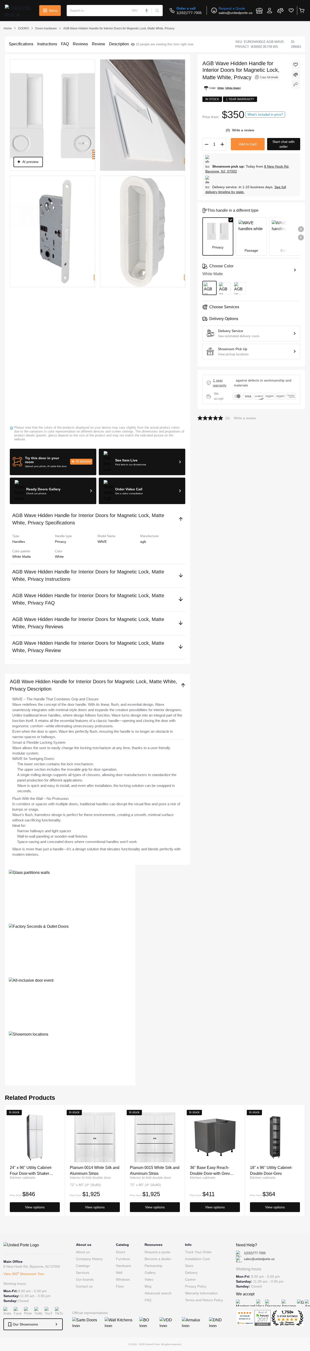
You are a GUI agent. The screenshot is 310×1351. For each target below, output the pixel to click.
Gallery (150, 1273)
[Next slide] (301, 229)
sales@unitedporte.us (235, 13)
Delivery (191, 1273)
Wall (119, 1273)
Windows (123, 1279)
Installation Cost (197, 1259)
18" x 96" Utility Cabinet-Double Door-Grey (271, 1170)
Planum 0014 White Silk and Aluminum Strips (94, 1170)
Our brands (85, 1279)
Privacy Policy (195, 1286)
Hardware (123, 1266)
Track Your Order (198, 1252)
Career (190, 1279)
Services (82, 1273)
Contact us (84, 1286)
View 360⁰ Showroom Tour (23, 1274)
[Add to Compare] (295, 74)
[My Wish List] (291, 10)
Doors (120, 1252)
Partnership (153, 1266)
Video (149, 1279)
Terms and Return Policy (204, 1300)
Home (8, 28)
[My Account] (269, 10)
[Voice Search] (146, 10)
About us (83, 1252)
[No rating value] (211, 418)
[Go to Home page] (19, 10)
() (228, 130)
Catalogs (83, 1266)
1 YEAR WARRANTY (219, 382)
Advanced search (158, 1293)
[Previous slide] (301, 237)
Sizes (189, 1266)
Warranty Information (201, 1293)
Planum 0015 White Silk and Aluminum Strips (154, 1170)
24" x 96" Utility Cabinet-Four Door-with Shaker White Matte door (31, 1170)
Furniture (123, 1259)
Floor (120, 1286)
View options (35, 1207)
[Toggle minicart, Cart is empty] (301, 10)
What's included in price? (265, 114)
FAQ (148, 1300)
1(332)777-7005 (189, 13)
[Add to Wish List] (295, 64)
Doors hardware (46, 28)
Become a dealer (158, 1259)
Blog (148, 1286)
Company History (89, 1259)
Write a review (243, 130)
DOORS (23, 28)
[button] (53, 462)
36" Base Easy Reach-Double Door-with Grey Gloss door (210, 1170)
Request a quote (157, 1252)
